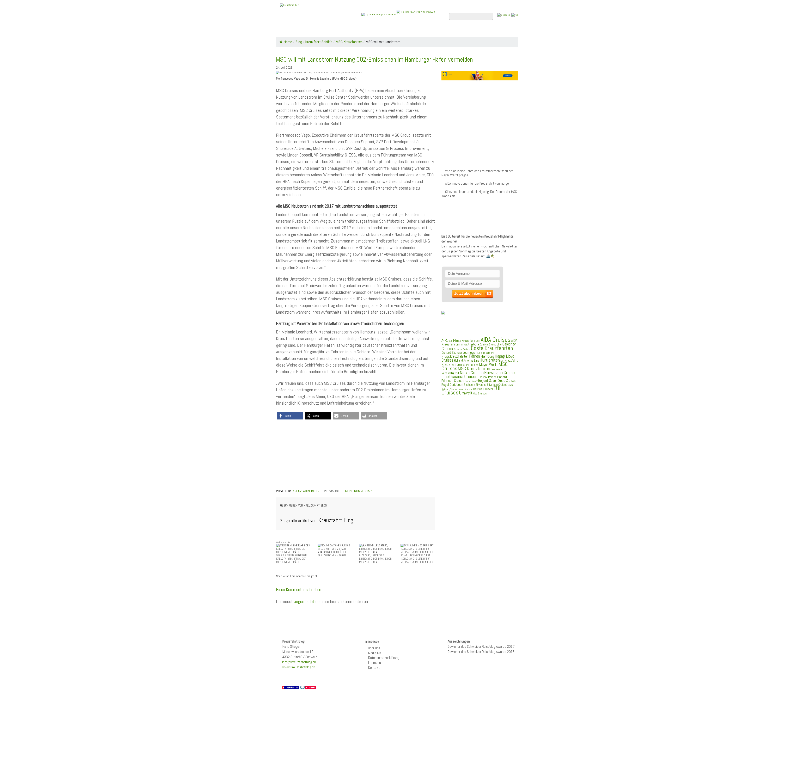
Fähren (474, 356)
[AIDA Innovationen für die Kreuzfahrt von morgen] (335, 547)
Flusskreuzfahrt (485, 353)
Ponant (502, 376)
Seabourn (469, 385)
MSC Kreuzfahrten (349, 42)
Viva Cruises (480, 393)
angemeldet (304, 601)
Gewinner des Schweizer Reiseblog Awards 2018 (481, 651)
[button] (290, 415)
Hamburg (487, 356)
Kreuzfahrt (511, 360)
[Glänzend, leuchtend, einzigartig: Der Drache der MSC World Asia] (376, 549)
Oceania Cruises (463, 377)
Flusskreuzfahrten (468, 31)
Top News (304, 31)
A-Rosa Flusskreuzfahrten (460, 340)
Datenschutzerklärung (383, 657)
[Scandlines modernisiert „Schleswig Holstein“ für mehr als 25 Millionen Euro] (418, 549)
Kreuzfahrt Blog (306, 491)
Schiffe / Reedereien (339, 31)
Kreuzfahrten (451, 364)
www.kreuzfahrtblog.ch (298, 667)
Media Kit (374, 652)
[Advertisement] (355, 455)
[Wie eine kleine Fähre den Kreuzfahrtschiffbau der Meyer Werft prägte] (293, 549)
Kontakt (374, 667)
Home (284, 31)
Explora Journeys (463, 352)
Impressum (376, 662)
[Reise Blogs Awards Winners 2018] (416, 14)
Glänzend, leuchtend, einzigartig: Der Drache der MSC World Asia (479, 194)
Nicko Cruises (472, 372)
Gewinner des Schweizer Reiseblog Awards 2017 (481, 646)
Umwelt (465, 393)
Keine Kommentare (359, 491)
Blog (298, 42)
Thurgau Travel (482, 389)
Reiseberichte (430, 31)
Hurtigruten (490, 360)
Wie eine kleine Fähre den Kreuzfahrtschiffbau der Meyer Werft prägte (477, 173)
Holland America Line (466, 360)
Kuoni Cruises (470, 365)
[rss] (514, 15)
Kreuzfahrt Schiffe (318, 42)
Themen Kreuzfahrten (461, 389)
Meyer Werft (488, 364)
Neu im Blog (400, 31)
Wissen (499, 31)
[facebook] (503, 15)
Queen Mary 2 (471, 381)
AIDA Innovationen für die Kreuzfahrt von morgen (478, 183)
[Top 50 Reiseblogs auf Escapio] (379, 14)
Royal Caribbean (452, 384)
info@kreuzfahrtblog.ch (299, 661)
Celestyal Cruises (461, 349)
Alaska (464, 344)
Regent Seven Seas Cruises (497, 380)
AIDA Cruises (496, 340)
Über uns (374, 647)
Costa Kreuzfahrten (492, 348)
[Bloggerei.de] (308, 687)
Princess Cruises (452, 380)
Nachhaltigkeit (450, 373)
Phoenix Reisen (487, 377)
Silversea (481, 385)
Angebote (374, 31)
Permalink (332, 491)
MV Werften (497, 369)
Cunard (446, 352)
